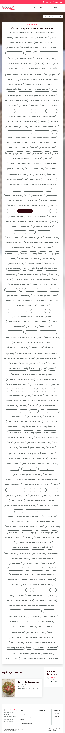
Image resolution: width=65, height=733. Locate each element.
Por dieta (47, 8)
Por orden (41, 8)
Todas (10, 37)
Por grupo (27, 8)
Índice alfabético (55, 8)
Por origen (33, 8)
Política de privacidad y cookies (26, 718)
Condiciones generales (26, 723)
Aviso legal (23, 714)
